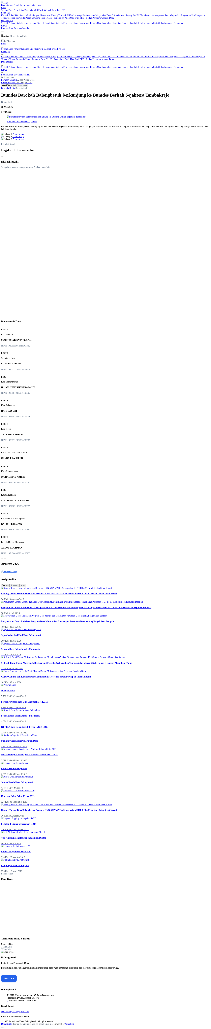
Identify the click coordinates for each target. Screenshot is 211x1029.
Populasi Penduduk (131, 23)
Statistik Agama (8, 23)
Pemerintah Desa (22, 10)
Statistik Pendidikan (46, 23)
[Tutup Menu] (2, 39)
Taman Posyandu (17, 18)
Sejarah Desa (7, 10)
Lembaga (5, 12)
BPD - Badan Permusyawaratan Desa (97, 18)
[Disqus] (105, 207)
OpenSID (69, 1024)
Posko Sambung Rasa (35, 18)
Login (4, 25)
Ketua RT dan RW (10, 15)
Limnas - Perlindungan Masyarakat (35, 15)
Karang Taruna (58, 15)
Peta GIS (61, 10)
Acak (23, 585)
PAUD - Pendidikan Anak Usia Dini (63, 18)
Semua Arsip (7, 873)
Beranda (5, 88)
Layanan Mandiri (22, 28)
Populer (14, 585)
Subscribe (9, 978)
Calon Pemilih (146, 23)
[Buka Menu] (2, 34)
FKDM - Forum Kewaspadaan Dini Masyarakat (159, 15)
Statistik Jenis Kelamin (26, 23)
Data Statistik (7, 20)
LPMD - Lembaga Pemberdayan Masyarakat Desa (88, 15)
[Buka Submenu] (2, 54)
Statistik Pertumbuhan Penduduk (168, 23)
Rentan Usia (96, 23)
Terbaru (5, 585)
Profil (3, 7)
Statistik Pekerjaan (64, 23)
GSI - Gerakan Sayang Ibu (124, 15)
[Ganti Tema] (2, 31)
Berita (12, 88)
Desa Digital (6, 1024)
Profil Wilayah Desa (47, 10)
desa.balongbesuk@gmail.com (15, 1011)
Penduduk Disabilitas (112, 23)
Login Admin (7, 28)
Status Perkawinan (81, 23)
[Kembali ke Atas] (2, 1027)
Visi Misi (34, 10)
